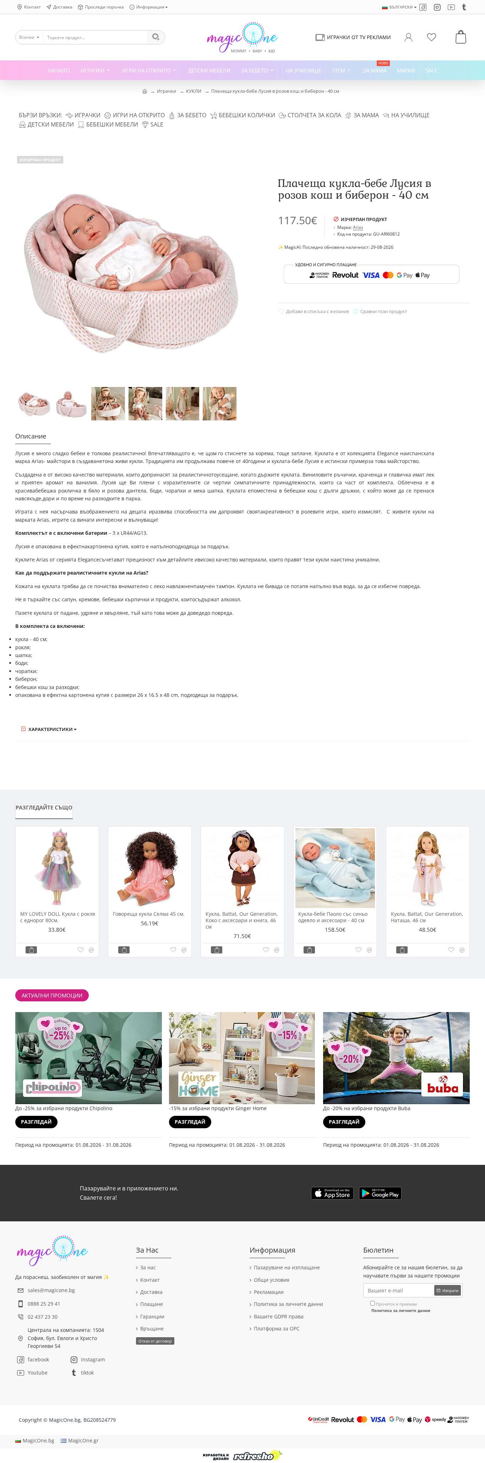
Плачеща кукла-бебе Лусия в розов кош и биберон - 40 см (275, 91)
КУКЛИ (193, 91)
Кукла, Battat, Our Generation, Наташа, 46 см (427, 917)
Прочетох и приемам (400, 1307)
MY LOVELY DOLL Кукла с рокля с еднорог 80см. (57, 917)
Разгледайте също (44, 807)
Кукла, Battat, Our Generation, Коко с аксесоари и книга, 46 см (242, 920)
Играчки (166, 91)
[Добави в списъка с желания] (80, 950)
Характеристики (50, 729)
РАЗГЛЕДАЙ (36, 1121)
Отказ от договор (155, 1341)
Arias (358, 227)
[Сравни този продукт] (91, 950)
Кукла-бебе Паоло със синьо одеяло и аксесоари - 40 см (332, 917)
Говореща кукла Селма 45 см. (149, 914)
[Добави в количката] (31, 949)
